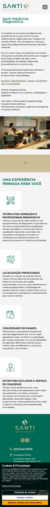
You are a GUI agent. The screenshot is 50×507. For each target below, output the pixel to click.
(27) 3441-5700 (23, 449)
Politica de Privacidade (11, 486)
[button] (22, 146)
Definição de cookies (25, 492)
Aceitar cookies (25, 497)
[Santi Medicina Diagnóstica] (16, 7)
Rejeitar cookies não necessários (25, 502)
